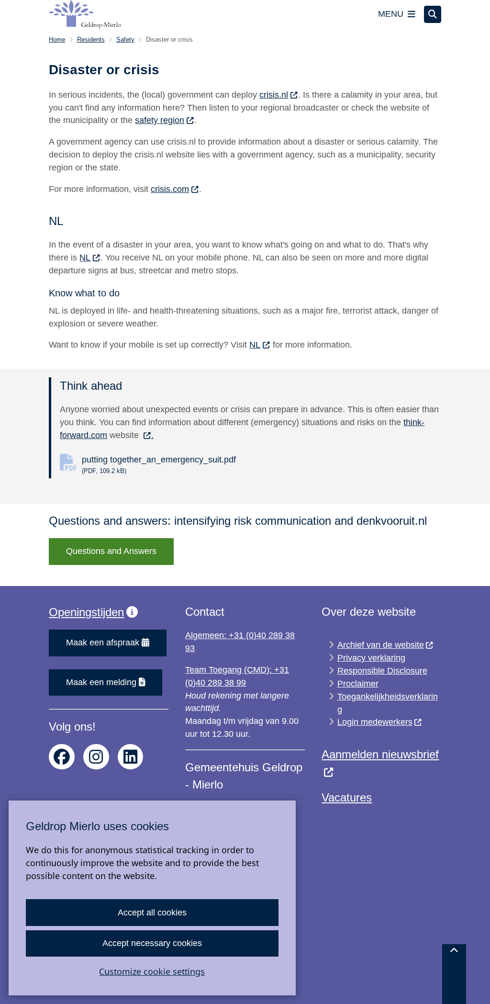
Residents (91, 39)
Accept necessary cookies (152, 943)
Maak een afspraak (102, 642)
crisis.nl (273, 95)
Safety (125, 39)
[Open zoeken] (432, 14)
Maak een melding (101, 682)
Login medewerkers (374, 722)
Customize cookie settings (152, 971)
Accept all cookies (152, 912)
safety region (159, 120)
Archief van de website (380, 645)
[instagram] (96, 757)
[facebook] (62, 757)
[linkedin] (131, 757)
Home (57, 39)
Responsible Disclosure (382, 671)
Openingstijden (86, 612)
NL (84, 257)
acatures (350, 797)
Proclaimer (358, 683)
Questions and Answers (111, 551)
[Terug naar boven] (454, 974)
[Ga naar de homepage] (85, 14)
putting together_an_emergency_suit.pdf (159, 464)
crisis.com (170, 189)
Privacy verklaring (371, 658)
